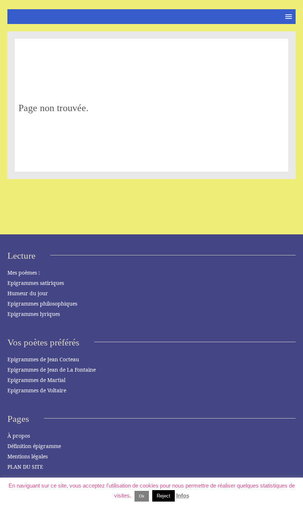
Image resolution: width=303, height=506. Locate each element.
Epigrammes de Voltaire (36, 390)
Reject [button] (163, 496)
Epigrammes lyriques (33, 313)
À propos (18, 435)
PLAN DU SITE (25, 466)
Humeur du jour (27, 293)
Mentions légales (27, 456)
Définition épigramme (34, 446)
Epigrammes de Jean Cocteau (43, 359)
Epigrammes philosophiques (42, 303)
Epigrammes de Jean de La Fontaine (51, 369)
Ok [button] (141, 496)
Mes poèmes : (23, 272)
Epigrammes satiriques (35, 282)
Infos (182, 495)
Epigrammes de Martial (36, 379)
